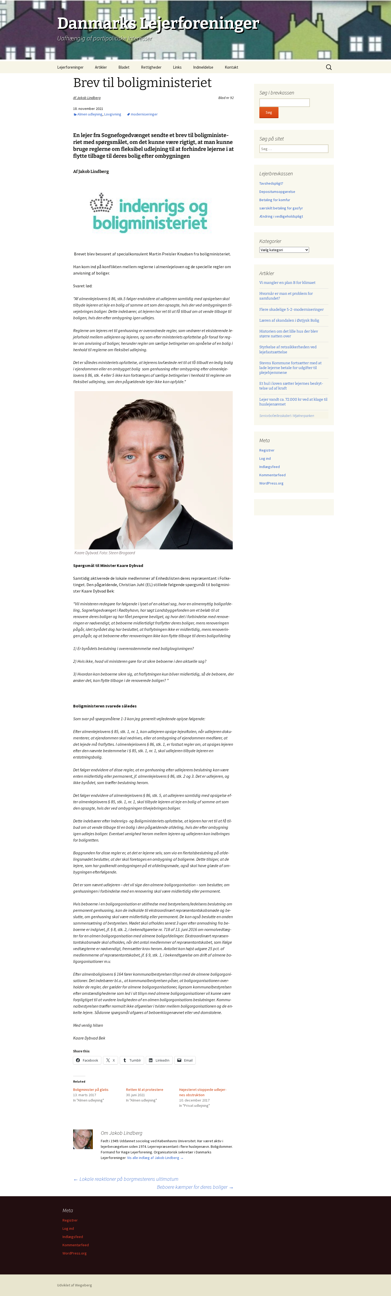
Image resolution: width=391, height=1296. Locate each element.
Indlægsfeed (269, 466)
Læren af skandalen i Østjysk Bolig (289, 320)
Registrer (266, 450)
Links (177, 67)
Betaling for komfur (274, 199)
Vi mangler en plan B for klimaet (287, 282)
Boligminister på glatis (91, 1089)
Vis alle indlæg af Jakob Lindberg (155, 1157)
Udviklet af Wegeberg (74, 1285)
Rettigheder (151, 67)
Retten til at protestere (144, 1089)
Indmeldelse (203, 67)
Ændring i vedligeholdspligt (281, 216)
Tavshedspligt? (271, 183)
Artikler (101, 67)
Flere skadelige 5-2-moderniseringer (291, 309)
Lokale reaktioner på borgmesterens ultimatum (125, 1178)
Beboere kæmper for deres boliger (195, 1186)
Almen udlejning (89, 114)
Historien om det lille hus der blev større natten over (288, 333)
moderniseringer (144, 114)
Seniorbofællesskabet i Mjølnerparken (286, 415)
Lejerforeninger (70, 67)
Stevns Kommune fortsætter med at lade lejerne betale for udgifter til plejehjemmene (290, 368)
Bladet (124, 67)
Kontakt (231, 67)
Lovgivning (112, 114)
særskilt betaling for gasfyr (281, 208)
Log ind (265, 458)
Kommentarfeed (272, 475)
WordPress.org (271, 483)
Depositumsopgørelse (277, 191)
